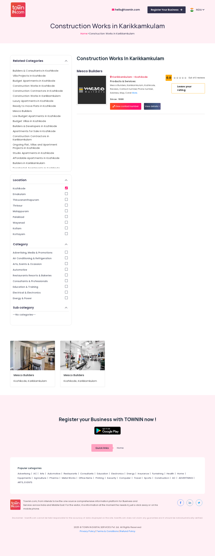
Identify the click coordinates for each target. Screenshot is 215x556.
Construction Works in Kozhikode (34, 86)
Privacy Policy (87, 531)
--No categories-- (24, 314)
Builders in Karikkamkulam (29, 163)
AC (35, 473)
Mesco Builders (22, 111)
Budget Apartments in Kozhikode (34, 80)
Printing (100, 478)
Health (170, 473)
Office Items (85, 478)
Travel (137, 478)
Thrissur (18, 205)
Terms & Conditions (108, 531)
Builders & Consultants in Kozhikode (35, 70)
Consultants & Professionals (30, 281)
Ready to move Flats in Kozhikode (34, 106)
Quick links (102, 448)
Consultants (87, 473)
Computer (125, 478)
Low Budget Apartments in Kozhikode (37, 116)
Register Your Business (165, 9)
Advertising (24, 473)
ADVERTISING (186, 478)
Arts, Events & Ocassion (27, 264)
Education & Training (25, 287)
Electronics (117, 473)
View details (152, 106)
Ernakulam (19, 194)
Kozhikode (19, 188)
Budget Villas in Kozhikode (29, 121)
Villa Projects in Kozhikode (29, 75)
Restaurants (70, 473)
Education (102, 473)
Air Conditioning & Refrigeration (32, 258)
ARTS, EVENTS (25, 482)
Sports (147, 478)
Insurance (143, 473)
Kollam (17, 228)
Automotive (20, 269)
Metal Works (69, 478)
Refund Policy (127, 531)
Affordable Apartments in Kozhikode (36, 158)
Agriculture (40, 478)
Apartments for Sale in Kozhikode (34, 131)
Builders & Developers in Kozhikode (35, 126)
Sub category (23, 307)
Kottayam (19, 234)
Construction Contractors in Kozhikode (38, 91)
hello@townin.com (127, 9)
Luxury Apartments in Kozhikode (33, 101)
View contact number (127, 106)
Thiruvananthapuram (26, 200)
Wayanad (19, 222)
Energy (131, 473)
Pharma (54, 478)
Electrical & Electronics (27, 292)
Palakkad (18, 217)
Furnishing (157, 473)
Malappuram (21, 211)
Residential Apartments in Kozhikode (36, 168)
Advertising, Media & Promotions (32, 252)
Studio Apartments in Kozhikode (33, 153)
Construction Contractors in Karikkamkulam (31, 137)
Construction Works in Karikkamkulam (37, 96)
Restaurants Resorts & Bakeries (32, 275)
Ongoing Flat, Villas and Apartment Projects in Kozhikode (35, 146)
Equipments (24, 478)
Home (84, 33)
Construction (162, 478)
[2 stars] (185, 78)
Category (20, 244)
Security (111, 478)
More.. (135, 92)
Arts (42, 473)
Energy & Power (22, 298)
